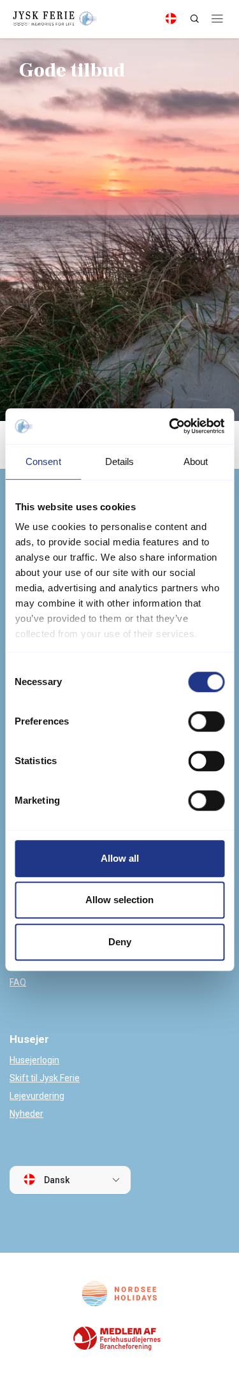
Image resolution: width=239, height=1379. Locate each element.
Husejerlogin (34, 1060)
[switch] (206, 721)
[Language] (171, 18)
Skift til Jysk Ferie (45, 1078)
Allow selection (119, 899)
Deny (119, 941)
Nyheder (26, 1114)
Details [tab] (119, 461)
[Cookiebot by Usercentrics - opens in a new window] (170, 426)
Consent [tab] (43, 461)
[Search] (194, 18)
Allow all (120, 858)
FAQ (18, 982)
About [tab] (196, 461)
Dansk (55, 1180)
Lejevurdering (37, 1096)
